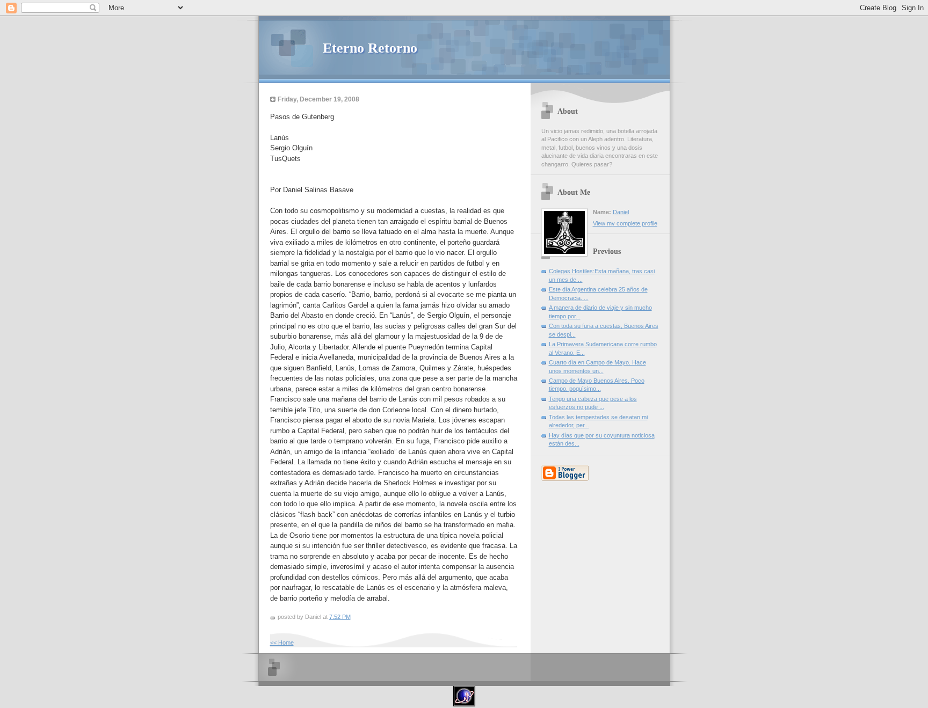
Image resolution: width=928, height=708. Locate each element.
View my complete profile (625, 223)
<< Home (282, 642)
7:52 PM (340, 617)
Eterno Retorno (370, 48)
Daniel (621, 212)
